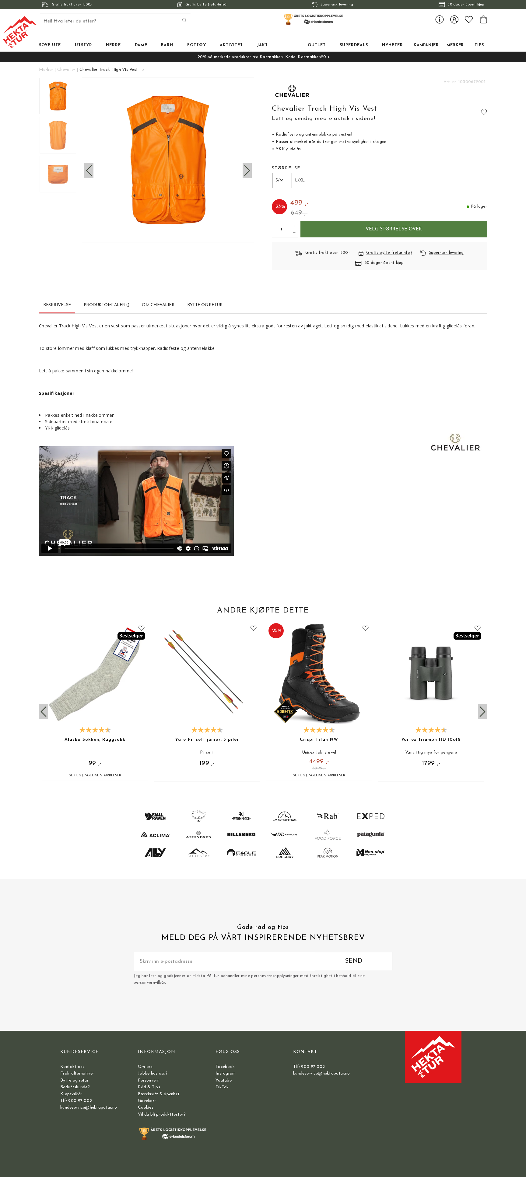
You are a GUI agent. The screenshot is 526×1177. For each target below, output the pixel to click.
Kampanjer (426, 45)
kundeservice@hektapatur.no (88, 1107)
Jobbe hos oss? (152, 1073)
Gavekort (147, 1101)
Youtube (224, 1080)
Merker (455, 45)
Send (353, 961)
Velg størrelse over (394, 229)
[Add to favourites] (484, 112)
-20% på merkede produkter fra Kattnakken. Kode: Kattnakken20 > (263, 57)
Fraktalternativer (77, 1073)
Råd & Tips (149, 1087)
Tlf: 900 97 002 (76, 1101)
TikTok (222, 1087)
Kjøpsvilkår (71, 1094)
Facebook (225, 1067)
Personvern (149, 1080)
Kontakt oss (72, 1067)
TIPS (479, 45)
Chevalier (66, 69)
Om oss (145, 1067)
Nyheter (392, 45)
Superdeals (354, 45)
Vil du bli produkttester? (162, 1114)
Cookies (145, 1107)
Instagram (226, 1073)
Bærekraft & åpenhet (159, 1094)
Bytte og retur (74, 1080)
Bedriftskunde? (75, 1087)
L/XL (300, 180)
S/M (279, 180)
